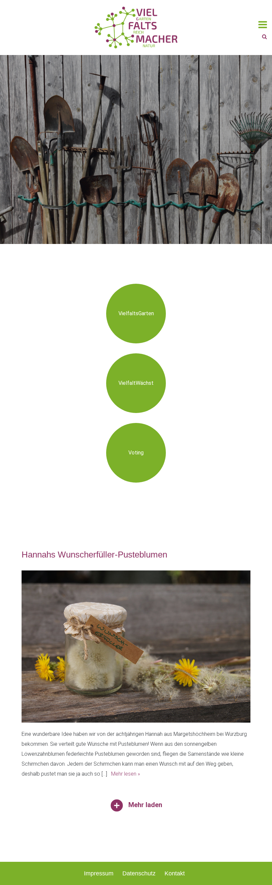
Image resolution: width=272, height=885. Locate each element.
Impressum (98, 873)
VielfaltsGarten (136, 313)
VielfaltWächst (136, 383)
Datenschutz (139, 873)
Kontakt (175, 873)
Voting (136, 452)
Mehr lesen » (125, 774)
